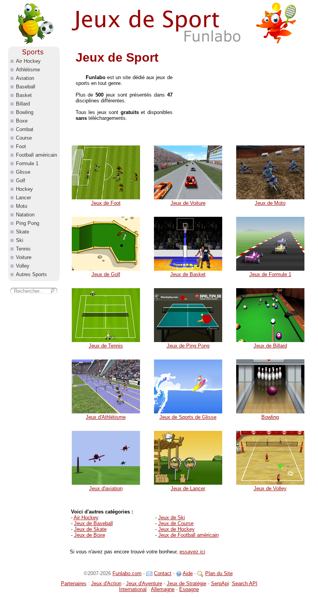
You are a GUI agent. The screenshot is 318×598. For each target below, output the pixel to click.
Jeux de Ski (171, 517)
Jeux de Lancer (188, 488)
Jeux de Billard (270, 346)
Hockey (24, 189)
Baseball (25, 87)
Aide (188, 573)
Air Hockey (86, 517)
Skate (22, 232)
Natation (25, 215)
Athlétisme (28, 70)
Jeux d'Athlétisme (106, 417)
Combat (24, 129)
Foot (21, 146)
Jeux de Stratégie (186, 583)
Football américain (36, 155)
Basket (24, 95)
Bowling (270, 417)
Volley (22, 266)
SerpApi (220, 583)
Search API (245, 583)
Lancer (23, 197)
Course (24, 138)
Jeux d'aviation (106, 488)
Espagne (189, 589)
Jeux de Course (176, 523)
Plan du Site (219, 573)
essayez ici (192, 552)
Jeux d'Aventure (144, 583)
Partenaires (73, 583)
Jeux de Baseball (93, 523)
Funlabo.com (127, 573)
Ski (19, 240)
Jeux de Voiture (188, 203)
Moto (21, 206)
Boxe (22, 121)
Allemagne (163, 589)
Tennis (23, 249)
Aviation (25, 78)
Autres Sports (31, 274)
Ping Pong (27, 223)
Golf (20, 180)
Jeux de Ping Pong (188, 346)
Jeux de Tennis (106, 346)
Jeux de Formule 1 (270, 274)
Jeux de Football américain (188, 535)
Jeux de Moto (270, 203)
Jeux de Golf (106, 274)
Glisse (23, 172)
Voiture (23, 257)
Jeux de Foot (106, 203)
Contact (162, 573)
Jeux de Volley (270, 488)
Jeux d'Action (106, 583)
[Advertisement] (246, 95)
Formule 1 (27, 163)
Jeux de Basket (188, 274)
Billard (23, 104)
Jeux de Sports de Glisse (187, 417)
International (133, 589)
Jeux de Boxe (89, 535)
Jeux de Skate (90, 529)
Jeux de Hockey (176, 529)
